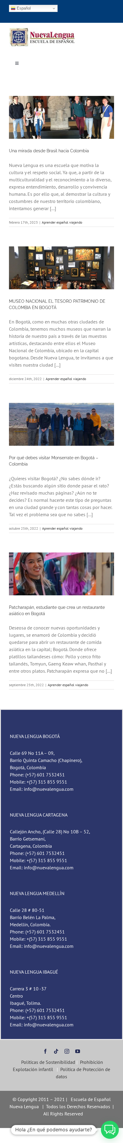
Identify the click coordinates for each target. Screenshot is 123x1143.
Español (23, 8)
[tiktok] (56, 1051)
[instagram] (66, 1051)
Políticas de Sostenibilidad (47, 1062)
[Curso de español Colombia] (42, 30)
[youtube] (77, 1051)
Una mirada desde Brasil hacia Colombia (49, 150)
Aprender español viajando (62, 222)
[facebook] (45, 1051)
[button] (110, 1130)
